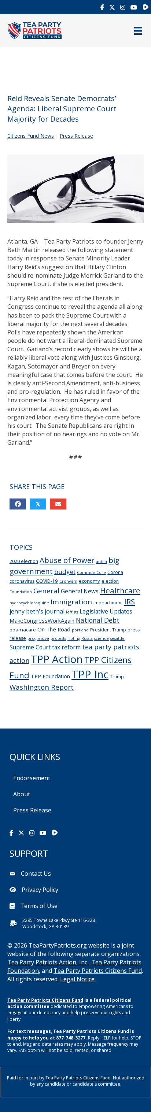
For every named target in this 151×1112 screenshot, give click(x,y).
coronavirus (22, 581)
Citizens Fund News (30, 135)
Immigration (71, 602)
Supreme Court (30, 647)
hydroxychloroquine (29, 602)
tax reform (66, 647)
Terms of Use (39, 906)
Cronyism (68, 581)
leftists (72, 612)
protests (58, 638)
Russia (87, 638)
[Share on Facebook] (18, 503)
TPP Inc (89, 674)
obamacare (23, 629)
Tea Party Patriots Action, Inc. (47, 962)
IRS (129, 601)
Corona (115, 572)
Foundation (21, 591)
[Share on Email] (58, 503)
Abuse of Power (67, 560)
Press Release (76, 135)
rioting (73, 638)
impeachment (108, 603)
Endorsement (31, 778)
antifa (101, 561)
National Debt (97, 620)
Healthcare (120, 590)
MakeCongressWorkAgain (42, 620)
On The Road (53, 629)
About (21, 794)
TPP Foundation (50, 676)
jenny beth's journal (37, 611)
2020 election (24, 561)
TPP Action (57, 659)
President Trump (108, 630)
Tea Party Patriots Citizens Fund (98, 971)
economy (89, 581)
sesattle (117, 638)
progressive (38, 638)
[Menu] (138, 31)
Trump (117, 677)
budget (65, 571)
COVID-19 (47, 581)
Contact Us (36, 874)
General (46, 590)
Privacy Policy (40, 890)
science (101, 638)
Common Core (91, 572)
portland (80, 630)
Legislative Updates (106, 611)
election (110, 581)
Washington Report (42, 687)
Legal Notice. (78, 979)
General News (80, 591)
